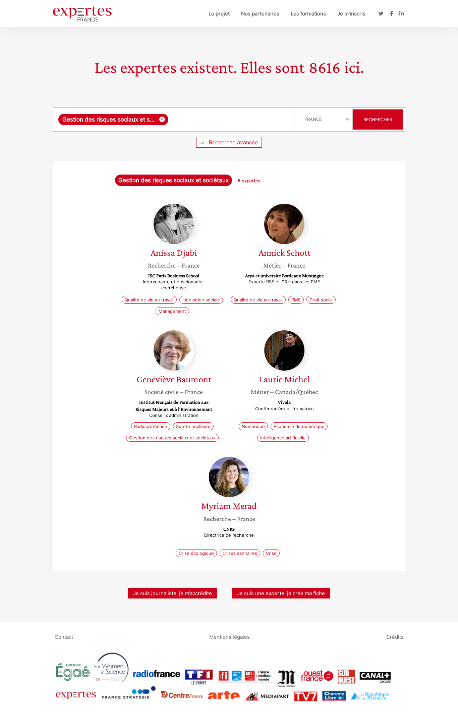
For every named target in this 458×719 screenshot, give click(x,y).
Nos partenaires (260, 13)
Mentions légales (229, 637)
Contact (64, 637)
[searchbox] (229, 119)
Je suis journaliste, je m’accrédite (172, 593)
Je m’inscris (351, 13)
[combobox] (174, 119)
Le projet (219, 13)
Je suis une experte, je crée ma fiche (281, 593)
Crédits (395, 637)
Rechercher (377, 119)
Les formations (308, 13)
